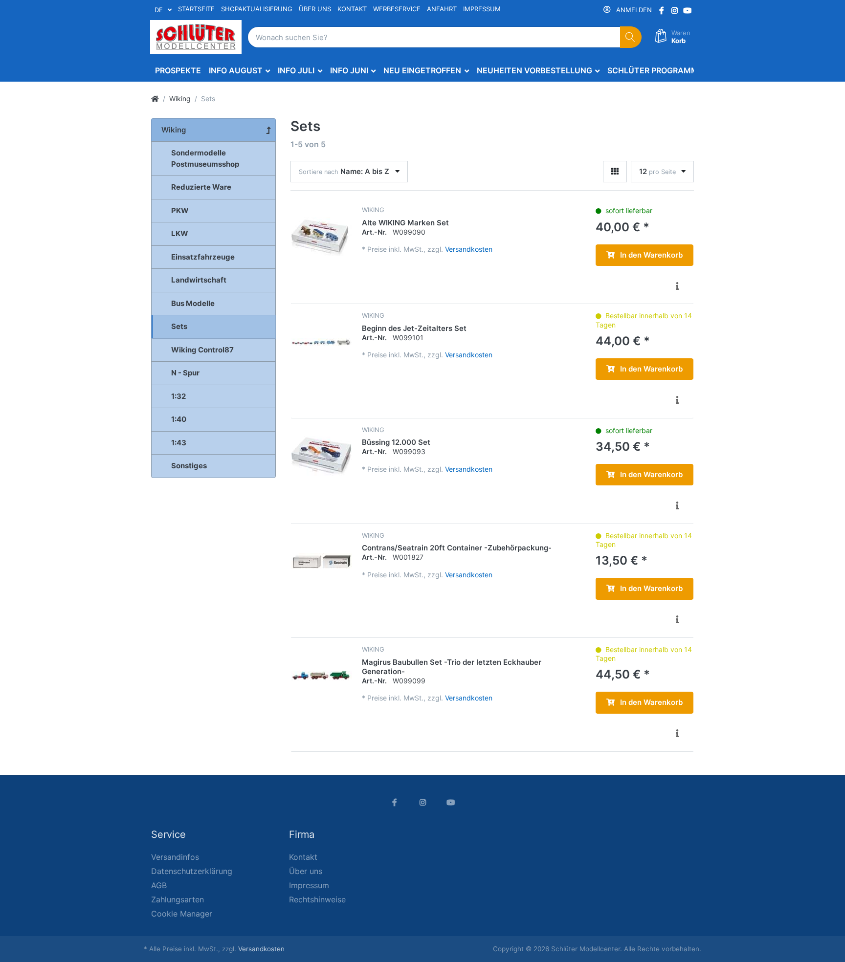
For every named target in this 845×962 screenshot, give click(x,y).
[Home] (155, 98)
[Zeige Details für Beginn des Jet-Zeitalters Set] (321, 341)
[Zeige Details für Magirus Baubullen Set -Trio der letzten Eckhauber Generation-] (321, 675)
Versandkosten (468, 249)
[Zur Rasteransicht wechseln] (615, 172)
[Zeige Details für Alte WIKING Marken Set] (321, 236)
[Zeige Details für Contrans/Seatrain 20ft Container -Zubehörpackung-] (321, 561)
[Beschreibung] (677, 286)
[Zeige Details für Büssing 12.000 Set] (321, 456)
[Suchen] (631, 37)
